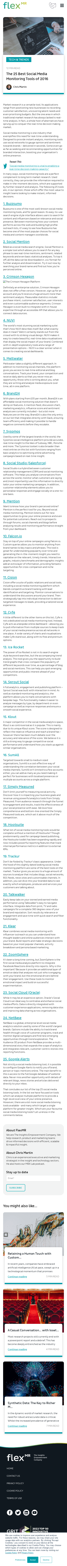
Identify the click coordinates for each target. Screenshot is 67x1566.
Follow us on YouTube (34, 1513)
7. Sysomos (11, 431)
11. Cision (10, 577)
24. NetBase (12, 1018)
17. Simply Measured (18, 787)
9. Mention (11, 501)
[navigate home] (15, 5)
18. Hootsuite (13, 825)
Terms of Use (14, 1498)
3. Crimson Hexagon (18, 277)
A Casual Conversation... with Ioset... (33, 1330)
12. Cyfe (9, 612)
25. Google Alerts (16, 1059)
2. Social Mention (16, 242)
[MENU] (62, 5)
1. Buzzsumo (12, 204)
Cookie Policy (11, 1552)
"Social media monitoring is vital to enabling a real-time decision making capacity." (34, 167)
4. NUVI (9, 320)
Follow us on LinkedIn (26, 1513)
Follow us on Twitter (18, 1513)
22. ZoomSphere (15, 955)
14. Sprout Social (16, 682)
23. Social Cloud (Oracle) (21, 993)
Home (10, 1468)
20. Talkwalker (14, 895)
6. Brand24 (11, 393)
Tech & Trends (19, 59)
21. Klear (9, 926)
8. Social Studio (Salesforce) (24, 463)
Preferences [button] (20, 1559)
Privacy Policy (27, 1552)
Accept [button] (33, 1559)
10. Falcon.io (12, 536)
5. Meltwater (13, 359)
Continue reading (17, 1276)
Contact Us (52, 5)
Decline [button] (46, 1559)
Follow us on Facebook (10, 1513)
